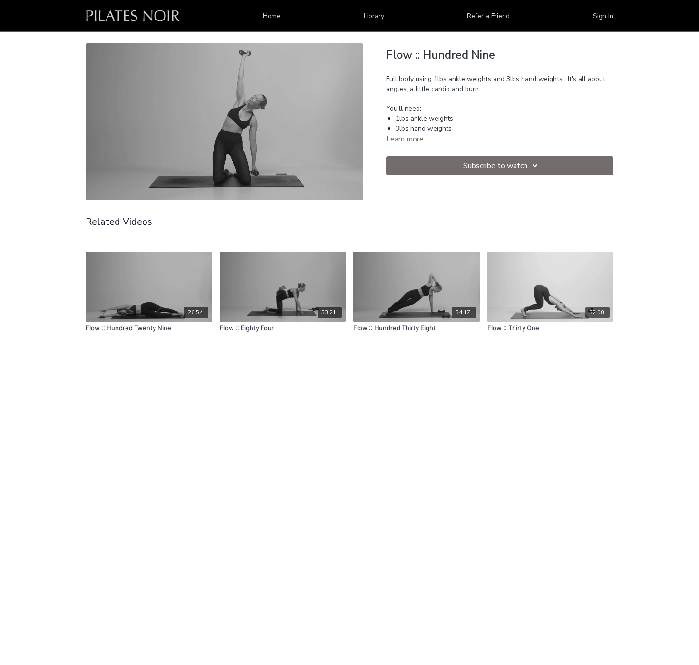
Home (272, 15)
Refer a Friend (488, 15)
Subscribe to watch (495, 166)
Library (374, 15)
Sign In (603, 15)
